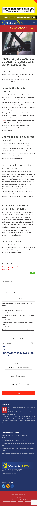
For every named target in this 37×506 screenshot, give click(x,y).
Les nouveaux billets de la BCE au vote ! (13, 310)
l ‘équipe (11, 499)
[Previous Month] (32, 343)
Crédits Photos (18, 497)
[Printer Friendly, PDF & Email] (32, 272)
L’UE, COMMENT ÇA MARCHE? (9, 501)
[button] (34, 23)
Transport (20, 68)
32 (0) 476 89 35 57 (8, 472)
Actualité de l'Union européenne (10, 68)
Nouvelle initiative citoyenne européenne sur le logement (18, 330)
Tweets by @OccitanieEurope (10, 293)
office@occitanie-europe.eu (10, 473)
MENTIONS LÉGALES (29, 501)
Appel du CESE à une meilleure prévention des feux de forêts (17, 304)
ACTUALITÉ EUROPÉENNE (21, 499)
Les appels (20, 501)
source (18, 110)
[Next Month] (34, 343)
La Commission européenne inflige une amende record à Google (18, 316)
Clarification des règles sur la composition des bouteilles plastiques (18, 323)
